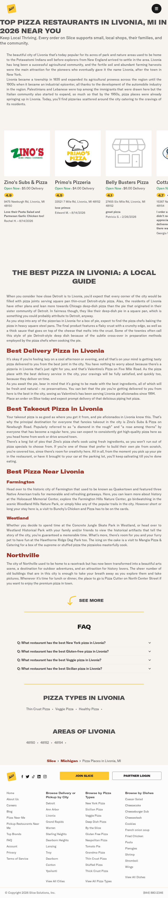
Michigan (69, 761)
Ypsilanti (51, 871)
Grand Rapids (55, 822)
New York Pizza (95, 803)
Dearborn (52, 858)
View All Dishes (135, 877)
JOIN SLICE (84, 776)
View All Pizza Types (98, 881)
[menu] (156, 8)
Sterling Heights (56, 834)
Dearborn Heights (57, 840)
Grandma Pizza (95, 852)
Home (10, 793)
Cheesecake (133, 805)
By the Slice (93, 828)
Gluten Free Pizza (96, 834)
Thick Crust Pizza (96, 871)
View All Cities (55, 881)
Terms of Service (17, 858)
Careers (12, 805)
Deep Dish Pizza (95, 822)
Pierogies (131, 848)
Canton (51, 865)
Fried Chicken (134, 836)
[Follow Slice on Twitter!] (28, 777)
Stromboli (131, 861)
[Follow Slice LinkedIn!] (39, 777)
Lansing (51, 846)
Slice (51, 761)
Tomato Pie (92, 846)
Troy (48, 852)
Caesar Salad (134, 799)
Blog (9, 811)
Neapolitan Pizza (96, 840)
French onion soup (137, 830)
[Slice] (11, 9)
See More (91, 600)
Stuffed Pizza (94, 865)
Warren (50, 828)
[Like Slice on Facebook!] (22, 777)
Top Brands (14, 834)
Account (12, 846)
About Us (13, 799)
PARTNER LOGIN (137, 776)
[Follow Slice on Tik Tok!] (33, 777)
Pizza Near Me (16, 817)
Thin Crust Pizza (96, 858)
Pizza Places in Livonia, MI (101, 761)
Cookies (130, 824)
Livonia (51, 815)
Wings (129, 867)
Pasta (129, 842)
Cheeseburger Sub (137, 811)
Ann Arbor (52, 809)
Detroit (50, 803)
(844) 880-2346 (153, 893)
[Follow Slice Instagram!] (45, 777)
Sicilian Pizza (94, 809)
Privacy (11, 852)
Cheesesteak (133, 817)
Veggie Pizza (93, 815)
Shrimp (130, 854)
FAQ (9, 840)
